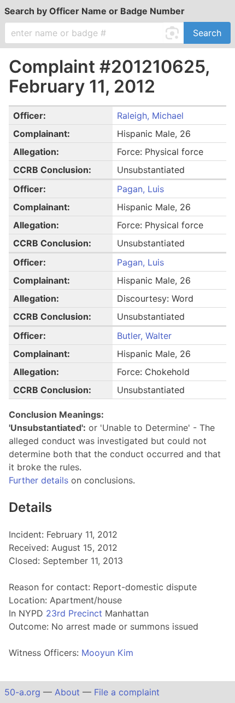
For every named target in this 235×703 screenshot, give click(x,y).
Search (207, 32)
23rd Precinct (75, 613)
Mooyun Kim (107, 652)
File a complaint (127, 692)
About (67, 692)
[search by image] (173, 33)
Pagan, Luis (140, 188)
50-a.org (22, 692)
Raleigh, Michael (150, 115)
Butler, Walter (144, 335)
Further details (38, 480)
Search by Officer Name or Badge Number (94, 10)
